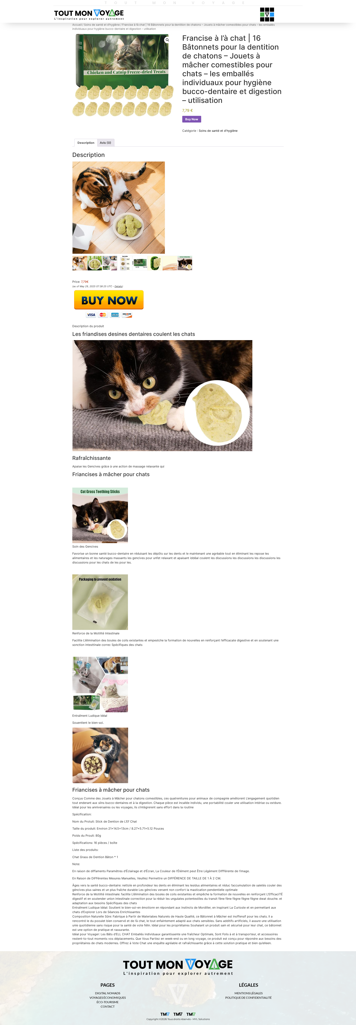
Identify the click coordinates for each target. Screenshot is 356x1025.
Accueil (77, 24)
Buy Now (191, 119)
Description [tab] (86, 143)
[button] (167, 40)
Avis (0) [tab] (105, 143)
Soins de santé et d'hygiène (102, 24)
